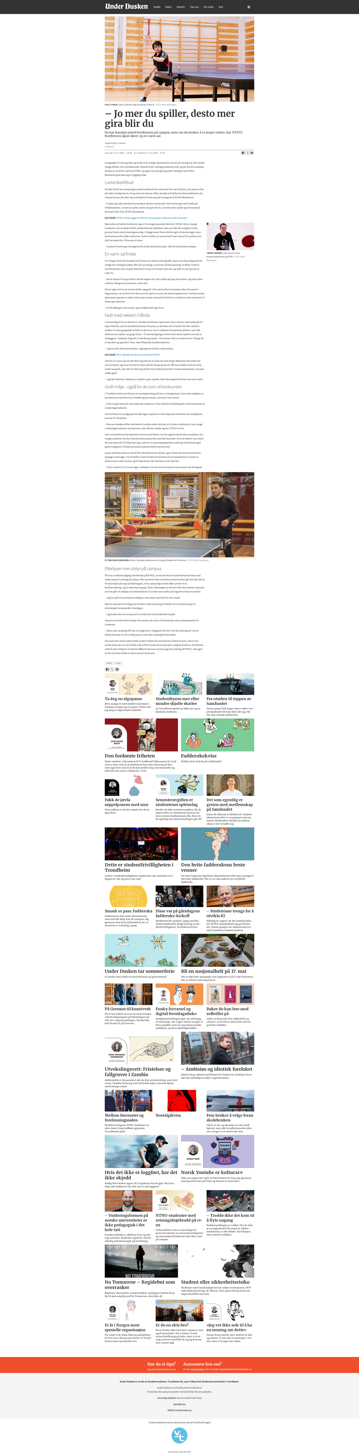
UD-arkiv (208, 7)
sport (109, 663)
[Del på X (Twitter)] (247, 153)
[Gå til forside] (126, 6)
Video (168, 7)
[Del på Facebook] (243, 153)
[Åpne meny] (249, 7)
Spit (220, 7)
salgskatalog (197, 1369)
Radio (157, 7)
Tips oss (194, 7)
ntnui (118, 663)
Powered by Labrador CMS (179, 1452)
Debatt (181, 7)
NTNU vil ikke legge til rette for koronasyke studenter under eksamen (151, 217)
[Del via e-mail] (252, 153)
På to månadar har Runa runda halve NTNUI (138, 354)
